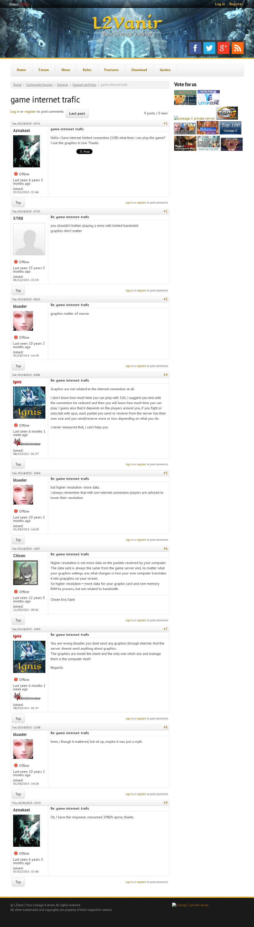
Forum (44, 70)
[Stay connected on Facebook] (195, 48)
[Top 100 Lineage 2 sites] (232, 149)
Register (236, 4)
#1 (166, 123)
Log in (220, 4)
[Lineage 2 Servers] (208, 104)
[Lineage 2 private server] (194, 118)
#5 (166, 473)
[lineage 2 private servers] (208, 149)
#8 (166, 727)
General (62, 85)
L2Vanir (127, 23)
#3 (166, 299)
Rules (87, 70)
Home (21, 70)
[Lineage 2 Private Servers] (230, 133)
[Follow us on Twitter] (209, 48)
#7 (166, 629)
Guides (165, 70)
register (30, 111)
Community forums (39, 85)
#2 (166, 211)
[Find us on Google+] (223, 48)
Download (139, 70)
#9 (166, 802)
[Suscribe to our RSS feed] (238, 48)
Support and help (84, 85)
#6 (166, 548)
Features (111, 70)
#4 (166, 374)
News (66, 70)
